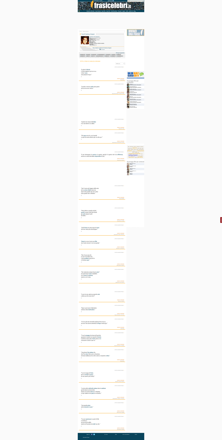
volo (99, 294)
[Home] (111, 5)
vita (121, 314)
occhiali (123, 220)
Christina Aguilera (132, 101)
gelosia (137, 149)
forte (94, 338)
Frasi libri (108, 11)
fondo (86, 374)
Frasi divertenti (114, 11)
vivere (123, 314)
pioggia (88, 335)
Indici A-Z (131, 11)
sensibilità (122, 198)
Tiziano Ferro (132, 98)
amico (85, 275)
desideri (120, 429)
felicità (88, 69)
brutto (99, 337)
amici (97, 272)
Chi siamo (106, 434)
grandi (82, 212)
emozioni (115, 142)
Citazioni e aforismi (90, 11)
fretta (91, 373)
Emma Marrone (132, 165)
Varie (127, 11)
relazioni (122, 160)
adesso (91, 352)
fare (89, 352)
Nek (130, 173)
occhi (84, 214)
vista (86, 354)
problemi (86, 258)
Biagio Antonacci (132, 103)
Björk (130, 96)
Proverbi (120, 11)
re (100, 338)
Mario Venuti (132, 106)
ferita (85, 227)
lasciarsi (116, 234)
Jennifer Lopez (132, 89)
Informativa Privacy (86, 437)
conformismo (118, 314)
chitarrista (99, 43)
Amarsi (83, 241)
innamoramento (119, 142)
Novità (136, 434)
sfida (96, 241)
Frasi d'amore (98, 11)
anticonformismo (116, 93)
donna (92, 391)
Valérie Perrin (132, 168)
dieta (107, 355)
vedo (92, 86)
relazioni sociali (121, 93)
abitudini (91, 388)
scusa (86, 73)
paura (85, 135)
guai (88, 260)
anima (85, 190)
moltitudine (91, 309)
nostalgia (122, 345)
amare (119, 248)
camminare (88, 419)
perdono (91, 275)
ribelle (89, 190)
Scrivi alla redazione (126, 434)
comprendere (97, 156)
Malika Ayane (132, 163)
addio (121, 128)
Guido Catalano (132, 170)
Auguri (123, 11)
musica (94, 154)
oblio (94, 122)
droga (99, 323)
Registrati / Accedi (98, 0)
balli (94, 424)
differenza (120, 154)
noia (120, 301)
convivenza (122, 398)
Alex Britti (131, 91)
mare (98, 227)
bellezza (120, 220)
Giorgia (131, 84)
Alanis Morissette (132, 86)
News (116, 434)
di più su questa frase (119, 66)
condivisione (122, 248)
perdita (119, 234)
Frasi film (103, 11)
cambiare (103, 388)
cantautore (95, 43)
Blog (135, 11)
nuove (90, 407)
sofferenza (122, 234)
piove (89, 405)
